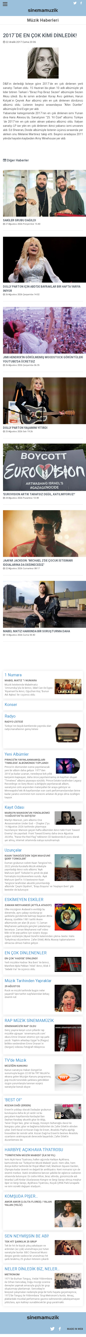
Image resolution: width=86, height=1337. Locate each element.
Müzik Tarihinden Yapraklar (28, 980)
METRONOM (12, 1274)
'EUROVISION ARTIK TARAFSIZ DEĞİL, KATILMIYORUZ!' (39, 494)
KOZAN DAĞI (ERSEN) (18, 1105)
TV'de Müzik (15, 1060)
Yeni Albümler (17, 754)
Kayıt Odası (14, 807)
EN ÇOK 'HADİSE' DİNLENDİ (21, 958)
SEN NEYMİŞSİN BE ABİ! (27, 1236)
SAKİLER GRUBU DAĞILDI (19, 220)
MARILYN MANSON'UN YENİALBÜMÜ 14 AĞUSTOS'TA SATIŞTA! (27, 814)
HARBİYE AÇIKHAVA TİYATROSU (34, 1149)
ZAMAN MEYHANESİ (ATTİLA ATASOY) (28, 905)
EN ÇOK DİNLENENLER (26, 952)
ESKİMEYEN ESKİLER (24, 899)
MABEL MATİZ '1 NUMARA (21, 680)
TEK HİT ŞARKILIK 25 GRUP (21, 1241)
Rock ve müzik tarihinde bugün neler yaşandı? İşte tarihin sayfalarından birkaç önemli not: (27, 994)
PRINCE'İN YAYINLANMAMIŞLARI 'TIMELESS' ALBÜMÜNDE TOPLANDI (26, 761)
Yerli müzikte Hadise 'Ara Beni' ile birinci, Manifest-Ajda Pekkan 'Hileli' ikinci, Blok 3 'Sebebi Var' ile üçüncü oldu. (27, 966)
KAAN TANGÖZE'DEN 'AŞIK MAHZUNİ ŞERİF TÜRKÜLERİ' (27, 857)
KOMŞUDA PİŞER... (21, 1196)
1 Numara (13, 675)
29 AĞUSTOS (12, 986)
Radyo (10, 716)
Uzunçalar (13, 850)
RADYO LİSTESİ (14, 721)
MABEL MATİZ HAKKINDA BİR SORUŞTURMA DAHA (36, 631)
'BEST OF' (13, 1099)
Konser (11, 704)
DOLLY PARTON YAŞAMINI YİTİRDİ (25, 427)
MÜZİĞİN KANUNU (16, 1065)
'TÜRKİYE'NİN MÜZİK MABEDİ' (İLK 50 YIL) (30, 1155)
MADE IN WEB (75, 1329)
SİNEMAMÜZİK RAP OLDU (20, 1026)
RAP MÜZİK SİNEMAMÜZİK (29, 1020)
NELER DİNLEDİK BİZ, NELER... (32, 1269)
